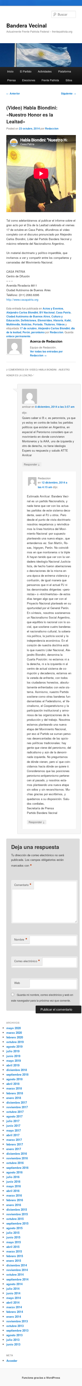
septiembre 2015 (17, 1223)
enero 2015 (13, 1260)
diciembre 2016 (16, 1153)
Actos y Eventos (53, 308)
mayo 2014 (13, 1298)
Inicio (10, 71)
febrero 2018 (14, 1093)
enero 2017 (13, 1149)
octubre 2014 (15, 1274)
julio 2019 (12, 1051)
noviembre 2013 (17, 1321)
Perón (26, 332)
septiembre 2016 (17, 1168)
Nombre (20, 939)
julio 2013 (12, 1340)
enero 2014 (13, 1316)
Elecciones (28, 80)
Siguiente (68, 93)
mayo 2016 (13, 1186)
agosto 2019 (14, 1046)
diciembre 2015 (16, 1209)
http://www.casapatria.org (22, 299)
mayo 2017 (13, 1130)
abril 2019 (12, 1065)
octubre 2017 (15, 1112)
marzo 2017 (14, 1140)
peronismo (38, 332)
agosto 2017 (14, 1116)
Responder (32, 464)
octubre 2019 (15, 1042)
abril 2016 (12, 1191)
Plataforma (64, 71)
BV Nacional (47, 312)
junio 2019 (13, 1056)
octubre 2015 (15, 1219)
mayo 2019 (13, 1060)
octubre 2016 (15, 1163)
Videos (60, 324)
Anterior (13, 93)
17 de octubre (28, 328)
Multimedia (13, 324)
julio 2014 (12, 1288)
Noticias (26, 324)
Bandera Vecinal (26, 25)
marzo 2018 (14, 1088)
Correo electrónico (27, 961)
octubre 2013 (15, 1326)
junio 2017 (13, 1125)
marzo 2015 (14, 1251)
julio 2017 (12, 1121)
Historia (58, 320)
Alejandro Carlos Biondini (22, 312)
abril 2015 (12, 1247)
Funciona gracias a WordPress (41, 1378)
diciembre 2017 (16, 1102)
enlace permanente (18, 336)
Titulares (49, 324)
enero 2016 (13, 1205)
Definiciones (28, 320)
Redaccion (51, 128)
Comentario (22, 884)
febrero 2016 (14, 1200)
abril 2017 (12, 1135)
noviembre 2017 (17, 1107)
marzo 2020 (14, 1032)
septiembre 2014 (17, 1279)
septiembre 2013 (17, 1330)
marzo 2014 (14, 1307)
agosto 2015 (14, 1228)
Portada (38, 324)
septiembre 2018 (17, 1074)
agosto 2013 (14, 1335)
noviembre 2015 (17, 1214)
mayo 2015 (13, 1242)
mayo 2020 (13, 1028)
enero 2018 (13, 1098)
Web (17, 983)
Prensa (11, 80)
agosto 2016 (14, 1172)
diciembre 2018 (16, 1070)
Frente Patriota (50, 80)
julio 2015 (12, 1232)
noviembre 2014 (17, 1270)
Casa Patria (63, 312)
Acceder (11, 1360)
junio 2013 (13, 1344)
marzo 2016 (14, 1195)
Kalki (68, 320)
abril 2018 (12, 1084)
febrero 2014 (14, 1312)
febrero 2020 (14, 1037)
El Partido (25, 71)
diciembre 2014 (16, 1265)
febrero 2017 (14, 1144)
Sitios (69, 80)
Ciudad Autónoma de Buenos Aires (28, 316)
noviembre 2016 (17, 1158)
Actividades (45, 71)
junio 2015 (13, 1237)
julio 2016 (12, 1177)
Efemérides (45, 320)
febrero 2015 (14, 1256)
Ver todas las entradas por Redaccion (46, 353)
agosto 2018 (14, 1079)
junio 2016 (13, 1181)
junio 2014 (13, 1293)
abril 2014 (12, 1302)
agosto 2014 (14, 1284)
